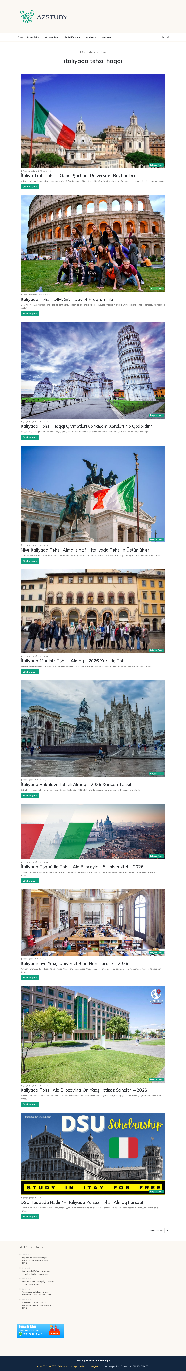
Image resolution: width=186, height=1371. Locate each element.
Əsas (20, 37)
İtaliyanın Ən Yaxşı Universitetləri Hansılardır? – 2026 (74, 963)
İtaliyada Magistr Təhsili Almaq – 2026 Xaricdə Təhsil (75, 661)
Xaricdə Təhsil (33, 37)
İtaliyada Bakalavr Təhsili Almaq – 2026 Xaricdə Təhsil (76, 784)
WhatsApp (63, 1366)
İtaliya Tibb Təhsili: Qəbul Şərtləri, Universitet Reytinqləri (78, 175)
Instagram (94, 1366)
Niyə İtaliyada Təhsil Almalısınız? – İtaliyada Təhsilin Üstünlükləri (85, 550)
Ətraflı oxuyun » (30, 186)
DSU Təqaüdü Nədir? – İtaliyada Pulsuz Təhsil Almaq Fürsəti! (82, 1202)
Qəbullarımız (91, 37)
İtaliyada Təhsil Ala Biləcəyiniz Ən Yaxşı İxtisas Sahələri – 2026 (84, 1090)
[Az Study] (44, 16)
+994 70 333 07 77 (46, 1366)
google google (28, 421)
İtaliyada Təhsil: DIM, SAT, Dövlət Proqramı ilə (67, 299)
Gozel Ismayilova (30, 171)
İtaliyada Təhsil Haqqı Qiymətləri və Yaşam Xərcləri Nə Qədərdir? (86, 426)
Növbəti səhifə (156, 1230)
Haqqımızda (106, 37)
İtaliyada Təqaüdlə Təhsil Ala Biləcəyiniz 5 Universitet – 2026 (82, 867)
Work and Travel (52, 37)
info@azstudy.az (79, 1366)
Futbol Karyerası (72, 37)
